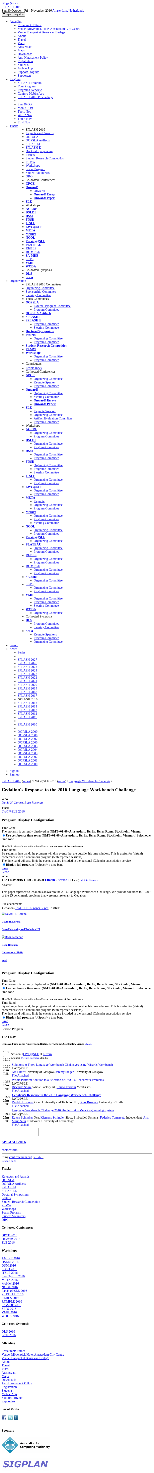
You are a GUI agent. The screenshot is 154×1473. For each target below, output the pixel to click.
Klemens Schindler (53, 1117)
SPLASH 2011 (27, 717)
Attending (16, 21)
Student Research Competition (45, 158)
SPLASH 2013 (27, 710)
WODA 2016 (10, 1316)
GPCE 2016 (9, 1235)
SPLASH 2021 (27, 681)
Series (21, 652)
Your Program (26, 86)
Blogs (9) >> (10, 3)
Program (15, 79)
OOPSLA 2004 (27, 749)
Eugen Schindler (22, 1117)
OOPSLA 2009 (27, 731)
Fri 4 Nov (24, 122)
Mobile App (25, 68)
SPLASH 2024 (27, 670)
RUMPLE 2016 (12, 1301)
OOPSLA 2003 (27, 753)
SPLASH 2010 (27, 724)
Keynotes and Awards (40, 133)
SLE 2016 (8, 1242)
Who (5, 799)
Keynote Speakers (45, 634)
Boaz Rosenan (33, 802)
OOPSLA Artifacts (38, 140)
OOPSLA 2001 (27, 760)
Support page (9, 1160)
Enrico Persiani (66, 1087)
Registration (25, 61)
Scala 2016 (9, 1335)
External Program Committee (52, 306)
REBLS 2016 (10, 1298)
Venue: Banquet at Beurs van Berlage (41, 32)
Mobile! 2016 (10, 1283)
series (26, 781)
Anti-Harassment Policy (33, 57)
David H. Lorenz (12, 802)
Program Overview (30, 90)
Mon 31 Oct (25, 108)
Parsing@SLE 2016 (14, 1290)
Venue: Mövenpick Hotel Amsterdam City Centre (49, 28)
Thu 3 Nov (25, 118)
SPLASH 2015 (27, 702)
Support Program (28, 72)
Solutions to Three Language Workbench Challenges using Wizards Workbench (62, 1064)
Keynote (39, 501)
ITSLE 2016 (10, 1272)
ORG (29, 176)
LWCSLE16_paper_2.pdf (31, 908)
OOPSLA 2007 (27, 739)
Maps (21, 50)
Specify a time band (50, 864)
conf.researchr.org (20, 1157)
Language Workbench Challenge (89, 781)
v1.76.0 (38, 1157)
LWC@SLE (31, 1054)
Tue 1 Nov (24, 111)
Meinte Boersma (89, 880)
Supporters (24, 75)
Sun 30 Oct (25, 104)
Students (23, 64)
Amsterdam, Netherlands (68, 10)
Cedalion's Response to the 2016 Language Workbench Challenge (56, 1095)
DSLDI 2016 (10, 1262)
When (5, 876)
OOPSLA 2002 (27, 757)
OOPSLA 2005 (27, 746)
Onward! (39, 190)
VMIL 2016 (9, 1312)
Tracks (14, 126)
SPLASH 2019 (27, 688)
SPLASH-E (33, 147)
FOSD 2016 (9, 1269)
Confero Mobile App (31, 93)
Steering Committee (38, 295)
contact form (9, 1150)
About (22, 36)
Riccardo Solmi (21, 1087)
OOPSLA (32, 136)
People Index (34, 368)
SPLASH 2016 (11, 781)
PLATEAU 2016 (12, 1294)
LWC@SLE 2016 (13, 811)
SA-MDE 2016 (11, 1305)
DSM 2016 (9, 1265)
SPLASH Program (30, 82)
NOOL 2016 (10, 1287)
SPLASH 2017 (27, 695)
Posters (30, 154)
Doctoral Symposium (39, 151)
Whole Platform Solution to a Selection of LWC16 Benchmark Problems (58, 1080)
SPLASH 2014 (27, 706)
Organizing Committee (40, 288)
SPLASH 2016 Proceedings (35, 97)
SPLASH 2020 (27, 684)
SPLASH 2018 (27, 692)
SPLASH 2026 (27, 663)
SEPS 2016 (9, 1308)
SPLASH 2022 (27, 677)
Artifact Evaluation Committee (53, 418)
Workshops (33, 165)
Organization (18, 280)
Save (5, 868)
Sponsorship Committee (41, 291)
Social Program (35, 169)
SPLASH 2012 (27, 713)
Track (5, 808)
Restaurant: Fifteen (30, 25)
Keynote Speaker (45, 382)
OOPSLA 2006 (27, 742)
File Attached (20, 1075)
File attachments (12, 904)
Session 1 (64, 880)
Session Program (12, 1029)
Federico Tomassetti (112, 1117)
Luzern (50, 880)
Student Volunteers (38, 172)
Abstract (7, 885)
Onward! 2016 (11, 1239)
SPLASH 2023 (27, 674)
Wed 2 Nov (25, 115)
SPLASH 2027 (27, 659)
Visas (21, 43)
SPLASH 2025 (27, 666)
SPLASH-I (33, 144)
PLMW (30, 162)
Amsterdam (25, 46)
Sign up (14, 774)
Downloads (25, 54)
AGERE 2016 (11, 1258)
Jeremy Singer (65, 1072)
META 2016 (10, 1280)
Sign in (14, 771)
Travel (22, 39)
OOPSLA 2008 (27, 735)
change (88, 1044)
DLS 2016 (8, 1331)
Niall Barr (18, 1072)
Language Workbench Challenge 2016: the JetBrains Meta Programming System (63, 1110)
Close (5, 872)
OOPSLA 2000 (27, 764)
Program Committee (46, 309)
